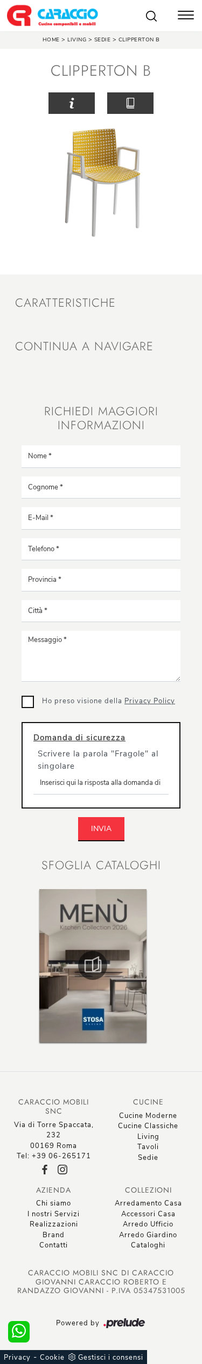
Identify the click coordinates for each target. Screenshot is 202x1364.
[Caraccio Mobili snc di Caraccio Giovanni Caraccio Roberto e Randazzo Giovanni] (52, 15)
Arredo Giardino (148, 1235)
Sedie (103, 40)
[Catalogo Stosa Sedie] (92, 965)
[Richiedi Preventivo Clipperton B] (71, 103)
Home (51, 40)
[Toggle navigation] (186, 16)
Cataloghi (148, 1245)
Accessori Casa (148, 1214)
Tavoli (148, 1147)
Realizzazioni (54, 1224)
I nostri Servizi (53, 1214)
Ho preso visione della (108, 701)
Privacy (17, 1357)
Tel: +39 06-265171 (54, 1156)
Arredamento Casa (148, 1203)
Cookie (52, 1357)
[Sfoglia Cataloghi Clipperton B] (130, 103)
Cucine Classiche (148, 1126)
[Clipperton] (27, 103)
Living (76, 40)
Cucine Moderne (148, 1116)
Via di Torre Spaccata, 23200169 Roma (54, 1135)
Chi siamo (53, 1203)
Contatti (53, 1245)
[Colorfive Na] (174, 103)
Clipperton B (139, 40)
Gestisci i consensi (110, 1357)
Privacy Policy (149, 701)
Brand (54, 1235)
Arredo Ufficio (148, 1224)
